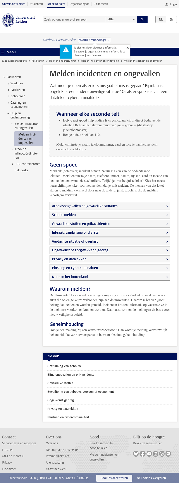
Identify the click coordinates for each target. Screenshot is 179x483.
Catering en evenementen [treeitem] (19, 105)
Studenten (36, 4)
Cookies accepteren (114, 478)
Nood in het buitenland (70, 277)
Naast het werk (56, 469)
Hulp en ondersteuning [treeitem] (20, 115)
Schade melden (64, 214)
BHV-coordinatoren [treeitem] (27, 164)
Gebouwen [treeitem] (17, 96)
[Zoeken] (142, 19)
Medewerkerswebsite (14, 61)
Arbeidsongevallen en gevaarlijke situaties (84, 206)
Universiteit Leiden (13, 4)
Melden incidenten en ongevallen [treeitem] (26, 126)
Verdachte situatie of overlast (75, 241)
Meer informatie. (77, 478)
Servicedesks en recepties (19, 443)
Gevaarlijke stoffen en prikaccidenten (81, 223)
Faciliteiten (37, 61)
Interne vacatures (57, 456)
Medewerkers (56, 4)
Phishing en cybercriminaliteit (75, 268)
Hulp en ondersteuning (62, 61)
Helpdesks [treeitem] (21, 170)
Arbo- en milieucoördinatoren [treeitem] (26, 153)
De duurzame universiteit (62, 450)
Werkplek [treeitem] (16, 83)
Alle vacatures (55, 462)
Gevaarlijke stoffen (60, 383)
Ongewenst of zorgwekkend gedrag (80, 250)
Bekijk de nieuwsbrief (147, 443)
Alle (111, 19)
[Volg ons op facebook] (142, 454)
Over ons (52, 443)
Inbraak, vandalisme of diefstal (75, 232)
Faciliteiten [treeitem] (14, 77)
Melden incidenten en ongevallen (100, 61)
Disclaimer (9, 469)
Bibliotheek (101, 4)
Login (173, 4)
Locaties (7, 450)
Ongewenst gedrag (60, 400)
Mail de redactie (13, 456)
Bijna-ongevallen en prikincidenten (71, 375)
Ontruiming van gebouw (64, 366)
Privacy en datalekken (69, 259)
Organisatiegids (79, 4)
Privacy (7, 462)
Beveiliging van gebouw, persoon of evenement (80, 392)
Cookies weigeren (153, 478)
